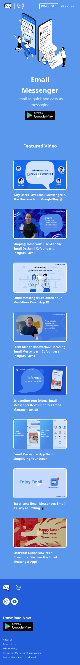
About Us (67, 5)
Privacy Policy (10, 648)
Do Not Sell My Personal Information (22, 653)
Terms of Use (10, 644)
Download (48, 6)
